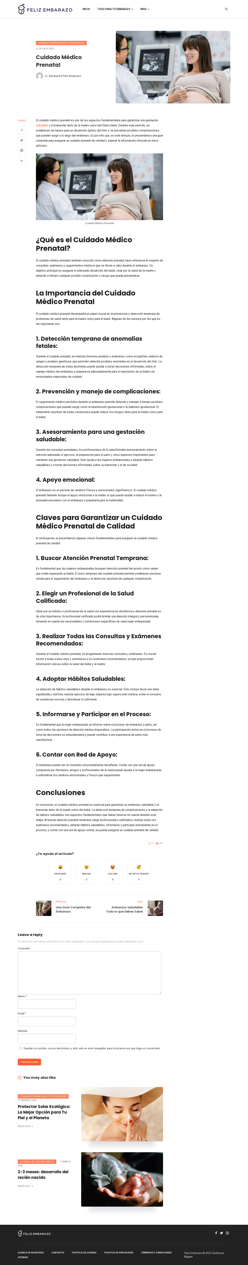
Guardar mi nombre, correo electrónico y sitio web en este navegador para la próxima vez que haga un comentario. (92, 1048)
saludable (42, 125)
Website (22, 1031)
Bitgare (188, 1256)
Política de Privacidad (118, 1252)
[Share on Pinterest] (22, 150)
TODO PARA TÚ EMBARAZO (113, 9)
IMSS (143, 9)
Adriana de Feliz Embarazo (65, 76)
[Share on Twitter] (22, 140)
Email (22, 1013)
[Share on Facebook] (22, 130)
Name (22, 996)
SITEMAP (23, 1257)
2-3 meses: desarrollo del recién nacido (43, 1174)
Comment (24, 948)
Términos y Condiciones (156, 1252)
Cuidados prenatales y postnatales (61, 43)
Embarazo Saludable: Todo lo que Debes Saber (124, 909)
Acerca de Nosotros (31, 1252)
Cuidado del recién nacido (37, 1161)
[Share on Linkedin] (22, 160)
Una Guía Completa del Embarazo (73, 909)
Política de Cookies (84, 1252)
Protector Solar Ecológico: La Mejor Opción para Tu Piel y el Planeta (44, 1112)
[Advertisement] (205, 172)
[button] (60, 872)
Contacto (57, 1252)
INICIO (86, 9)
